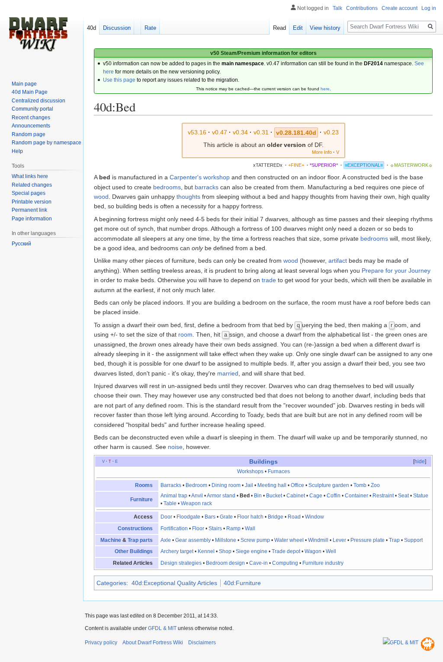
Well (331, 551)
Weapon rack (196, 503)
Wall (250, 528)
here (325, 88)
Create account (399, 8)
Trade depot (286, 551)
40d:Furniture (242, 582)
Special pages (28, 193)
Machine (110, 540)
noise (175, 446)
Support (413, 540)
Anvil (197, 496)
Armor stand (221, 496)
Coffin (333, 496)
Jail (249, 485)
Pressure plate (367, 540)
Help (17, 151)
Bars (210, 517)
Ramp (233, 528)
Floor (198, 528)
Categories (111, 582)
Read (279, 28)
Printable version (31, 202)
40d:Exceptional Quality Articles (174, 582)
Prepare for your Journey (396, 270)
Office (297, 485)
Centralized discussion (38, 101)
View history (325, 28)
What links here (30, 176)
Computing (285, 563)
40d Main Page (30, 92)
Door (166, 517)
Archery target (177, 551)
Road (294, 517)
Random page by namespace (46, 143)
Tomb (359, 485)
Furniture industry (322, 563)
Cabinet (295, 496)
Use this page (119, 80)
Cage (315, 496)
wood (101, 196)
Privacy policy (101, 643)
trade (269, 280)
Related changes (32, 185)
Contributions (362, 8)
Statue (420, 496)
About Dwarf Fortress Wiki (152, 643)
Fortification (174, 528)
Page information (32, 219)
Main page (24, 84)
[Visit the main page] (38, 34)
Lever (339, 540)
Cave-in (258, 563)
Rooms (144, 485)
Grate (226, 517)
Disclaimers (202, 643)
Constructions (135, 528)
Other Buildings (134, 551)
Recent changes (31, 118)
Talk (337, 8)
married (227, 373)
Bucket (274, 496)
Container (356, 496)
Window (314, 517)
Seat (403, 496)
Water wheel (289, 540)
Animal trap (174, 496)
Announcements (31, 126)
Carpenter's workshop (200, 177)
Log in (428, 8)
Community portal (32, 109)
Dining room (226, 485)
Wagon (313, 551)
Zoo (375, 485)
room (185, 334)
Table (170, 503)
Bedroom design (225, 563)
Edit (298, 28)
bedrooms (167, 187)
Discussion (117, 28)
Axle (166, 540)
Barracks (171, 485)
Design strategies (181, 563)
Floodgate (188, 517)
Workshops (250, 471)
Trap (394, 540)
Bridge (275, 517)
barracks (206, 187)
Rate (150, 28)
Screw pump (255, 540)
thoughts (188, 196)
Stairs (215, 528)
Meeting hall (271, 485)
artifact (337, 260)
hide (419, 461)
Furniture (141, 499)
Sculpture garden (328, 485)
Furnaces (279, 471)
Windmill (318, 540)
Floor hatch (250, 517)
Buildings (263, 461)
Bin (258, 496)
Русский (21, 244)
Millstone (225, 540)
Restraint (383, 496)
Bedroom (196, 485)
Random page (28, 134)
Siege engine (251, 551)
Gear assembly (193, 540)
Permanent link (29, 210)
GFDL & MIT (162, 628)
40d (91, 28)
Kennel (206, 551)
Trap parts (140, 540)
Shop (225, 551)
